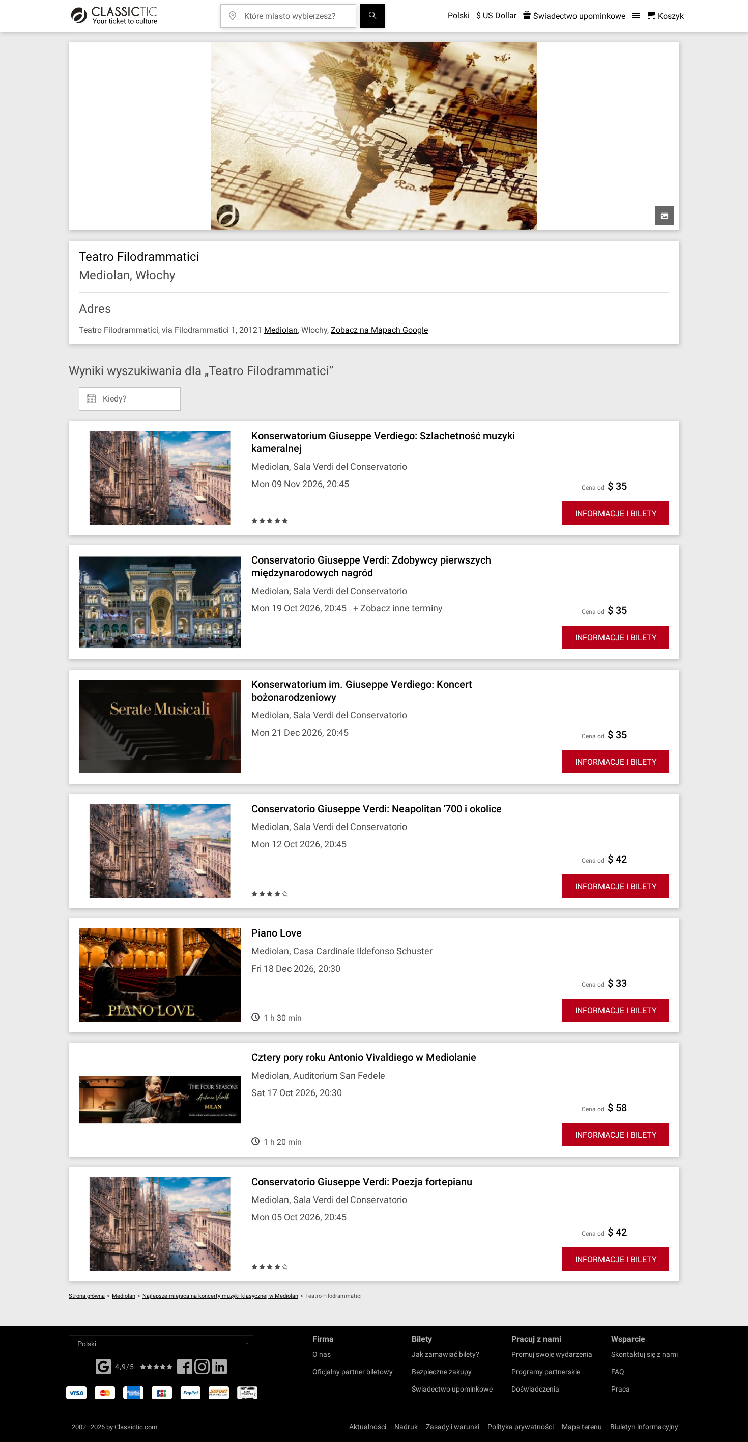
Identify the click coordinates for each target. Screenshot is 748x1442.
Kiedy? (115, 395)
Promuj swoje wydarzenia (551, 1354)
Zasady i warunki (452, 1427)
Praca (620, 1389)
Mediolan (281, 330)
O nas (321, 1354)
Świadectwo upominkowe (578, 16)
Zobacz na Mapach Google (379, 330)
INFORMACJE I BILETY (616, 513)
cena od (593, 488)
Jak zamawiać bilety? (445, 1354)
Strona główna (87, 1296)
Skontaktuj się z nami (644, 1354)
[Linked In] (219, 1370)
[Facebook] (103, 1365)
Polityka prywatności (520, 1427)
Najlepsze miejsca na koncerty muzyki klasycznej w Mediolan (220, 1296)
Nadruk (406, 1427)
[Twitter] (202, 1370)
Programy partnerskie (545, 1372)
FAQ (617, 1372)
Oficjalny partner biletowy (352, 1372)
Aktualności (367, 1427)
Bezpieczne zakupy (442, 1372)
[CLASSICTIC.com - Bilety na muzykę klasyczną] (114, 16)
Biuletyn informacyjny (644, 1427)
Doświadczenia (535, 1389)
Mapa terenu (582, 1427)
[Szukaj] (372, 16)
